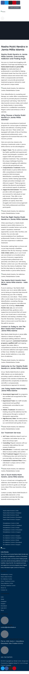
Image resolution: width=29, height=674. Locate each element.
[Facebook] (7, 668)
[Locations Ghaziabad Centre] (5, 634)
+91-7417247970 (6, 657)
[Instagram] (10, 668)
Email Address (7, 625)
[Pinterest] (14, 668)
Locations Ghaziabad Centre (12, 639)
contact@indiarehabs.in (8, 627)
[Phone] (5, 650)
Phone (3, 655)
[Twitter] (3, 668)
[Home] (3, 12)
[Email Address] (5, 620)
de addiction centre (21, 150)
